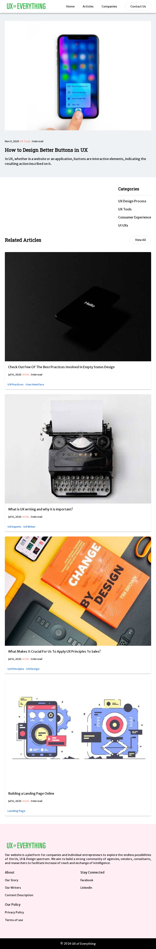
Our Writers (13, 888)
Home (70, 6)
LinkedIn (86, 888)
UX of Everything (84, 944)
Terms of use (14, 920)
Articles (88, 6)
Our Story (11, 880)
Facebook (86, 880)
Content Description (19, 895)
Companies (109, 6)
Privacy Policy (14, 912)
